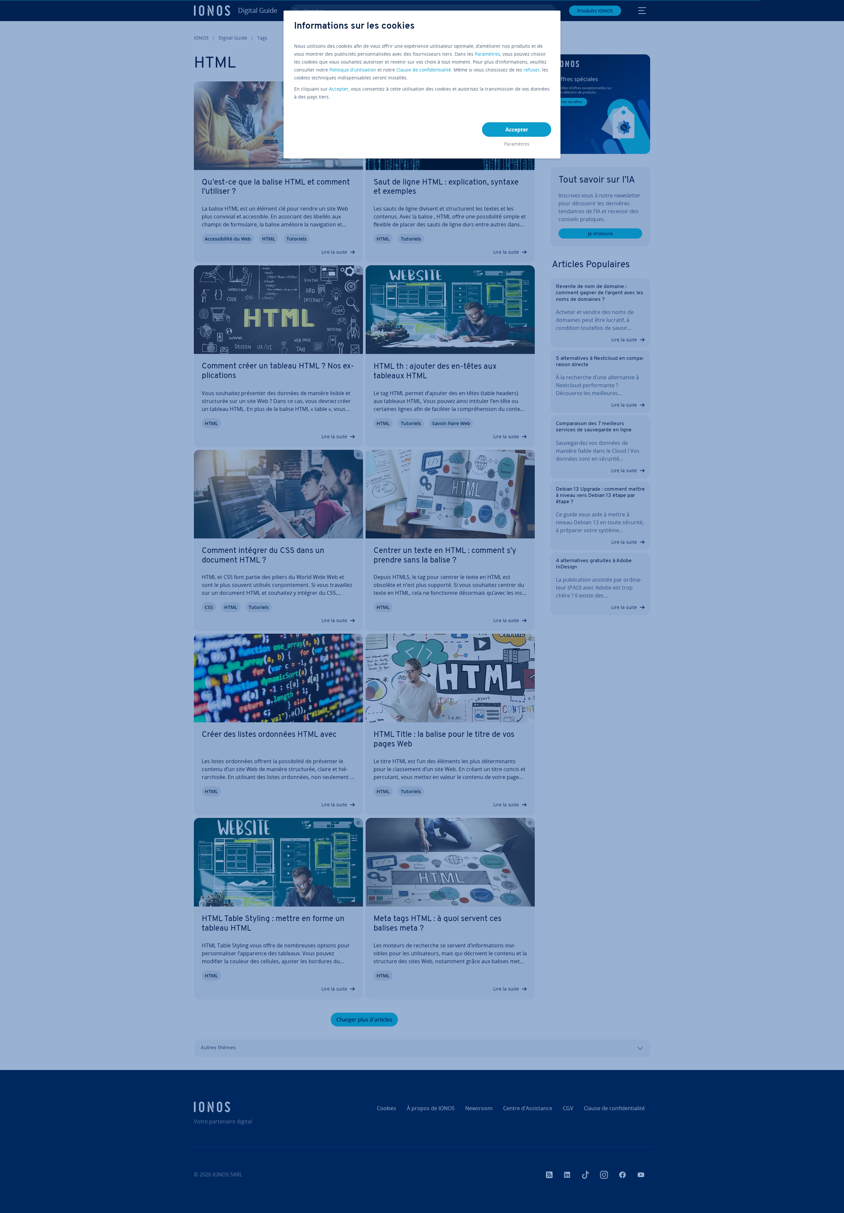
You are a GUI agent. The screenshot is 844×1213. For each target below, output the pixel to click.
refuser (532, 70)
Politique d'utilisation (352, 70)
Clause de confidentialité (423, 70)
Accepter (338, 89)
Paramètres (487, 54)
